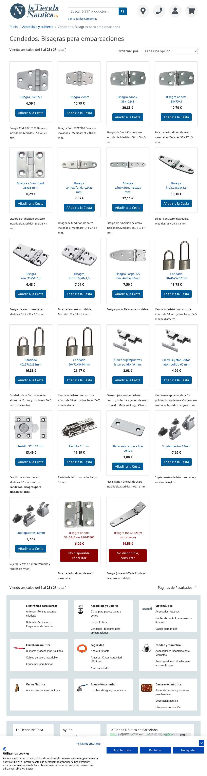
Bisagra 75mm (79, 97)
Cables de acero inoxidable (42, 657)
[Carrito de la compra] (190, 11)
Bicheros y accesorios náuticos (44, 650)
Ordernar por (128, 51)
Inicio (14, 27)
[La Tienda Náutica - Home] (35, 10)
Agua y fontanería (103, 684)
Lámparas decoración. (168, 707)
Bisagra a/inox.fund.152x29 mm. (128, 187)
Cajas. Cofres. (99, 622)
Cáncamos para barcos (39, 664)
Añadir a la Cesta (30, 113)
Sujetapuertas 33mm (176, 446)
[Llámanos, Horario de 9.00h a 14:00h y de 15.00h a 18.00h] (159, 11)
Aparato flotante (100, 650)
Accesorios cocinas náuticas (43, 690)
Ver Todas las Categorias (82, 18)
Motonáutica (164, 606)
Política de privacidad (88, 743)
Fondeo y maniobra (168, 645)
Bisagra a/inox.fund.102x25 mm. (79, 187)
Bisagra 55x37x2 (31, 97)
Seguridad (97, 645)
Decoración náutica (168, 684)
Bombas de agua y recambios (108, 690)
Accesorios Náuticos (167, 611)
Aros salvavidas (100, 668)
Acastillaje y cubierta (37, 27)
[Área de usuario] (175, 11)
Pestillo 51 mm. (79, 446)
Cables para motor (166, 628)
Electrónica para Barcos (41, 606)
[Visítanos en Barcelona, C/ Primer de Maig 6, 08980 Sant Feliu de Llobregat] (143, 11)
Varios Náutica (35, 684)
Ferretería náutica (38, 645)
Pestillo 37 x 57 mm (30, 446)
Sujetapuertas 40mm (31, 533)
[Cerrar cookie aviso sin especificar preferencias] (201, 743)
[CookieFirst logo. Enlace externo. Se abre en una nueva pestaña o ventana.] (4, 749)
